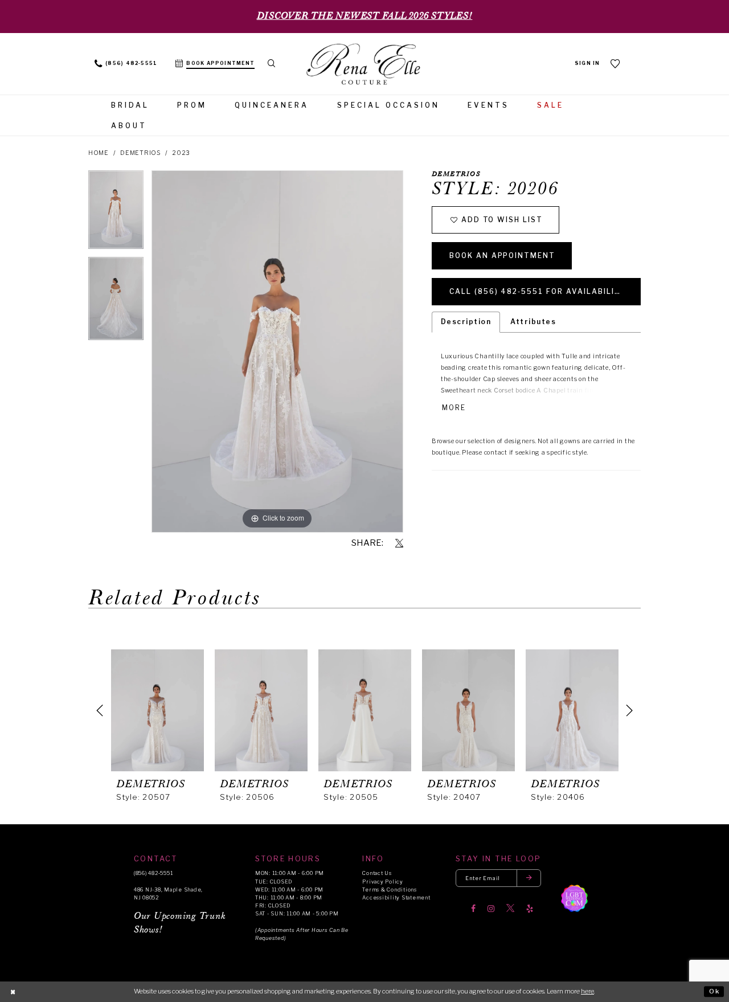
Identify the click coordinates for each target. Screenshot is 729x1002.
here (587, 991)
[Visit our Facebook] (473, 908)
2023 (181, 153)
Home (98, 153)
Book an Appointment (502, 255)
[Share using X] (399, 543)
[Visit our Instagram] (491, 908)
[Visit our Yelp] (529, 908)
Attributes (533, 321)
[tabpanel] (116, 213)
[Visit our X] (510, 908)
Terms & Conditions (389, 889)
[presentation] (157, 710)
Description (466, 321)
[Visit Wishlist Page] (615, 63)
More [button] (454, 407)
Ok (714, 991)
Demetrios (140, 153)
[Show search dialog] (271, 64)
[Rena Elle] (364, 65)
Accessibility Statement (396, 897)
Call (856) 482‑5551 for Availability (538, 291)
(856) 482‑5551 (153, 873)
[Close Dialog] (13, 991)
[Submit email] (529, 878)
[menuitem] (126, 64)
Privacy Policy (382, 881)
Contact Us (376, 873)
